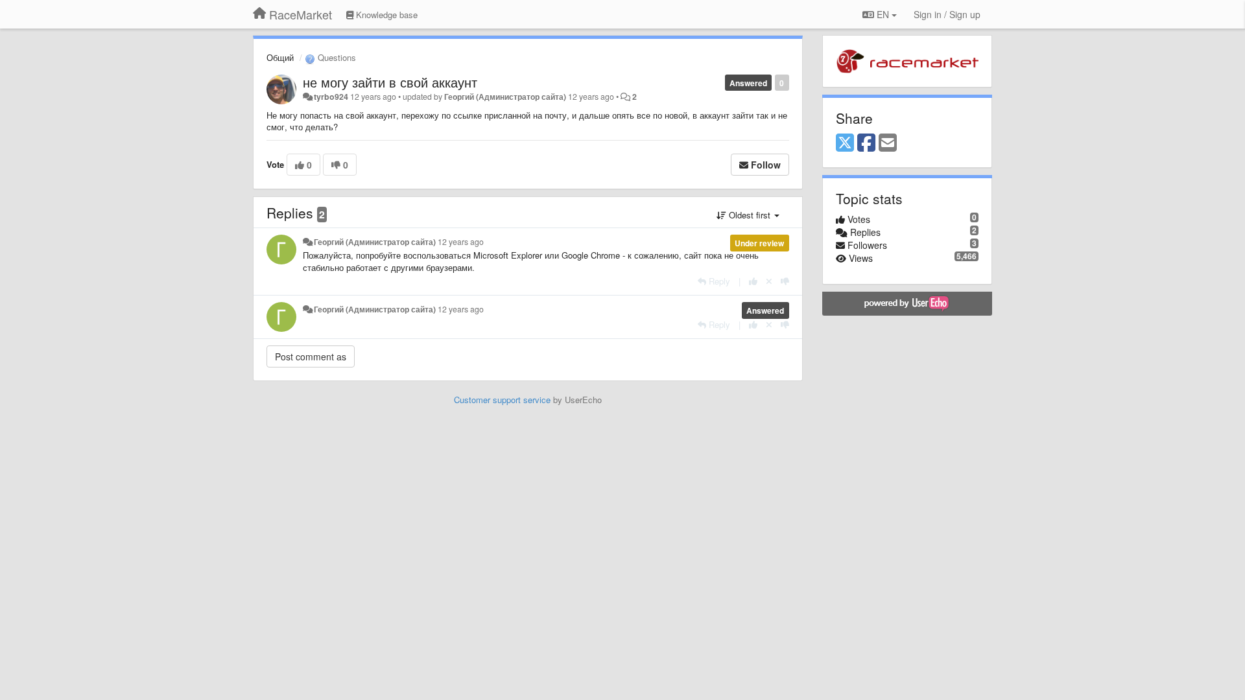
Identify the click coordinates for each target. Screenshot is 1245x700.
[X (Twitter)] (845, 143)
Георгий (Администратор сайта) (505, 96)
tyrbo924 (331, 96)
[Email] (888, 143)
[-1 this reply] (785, 281)
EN (883, 14)
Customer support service (502, 399)
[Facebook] (866, 143)
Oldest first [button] (749, 215)
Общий (280, 57)
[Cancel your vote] (769, 281)
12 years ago (461, 242)
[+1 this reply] (753, 281)
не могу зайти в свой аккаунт (390, 82)
